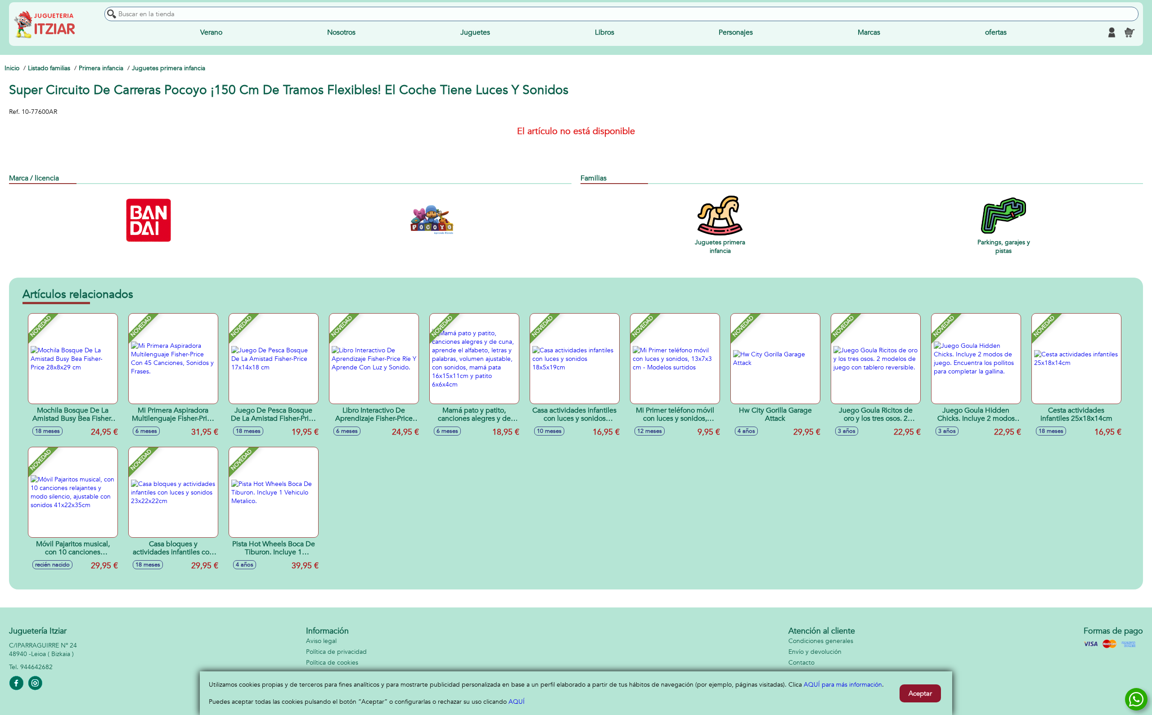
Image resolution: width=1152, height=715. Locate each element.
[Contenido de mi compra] (1129, 32)
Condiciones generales (820, 641)
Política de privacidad (336, 652)
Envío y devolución (815, 652)
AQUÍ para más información (843, 684)
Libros (604, 32)
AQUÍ (516, 701)
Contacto (801, 662)
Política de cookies (332, 662)
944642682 (36, 667)
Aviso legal (321, 641)
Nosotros (341, 32)
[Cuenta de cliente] (1111, 32)
